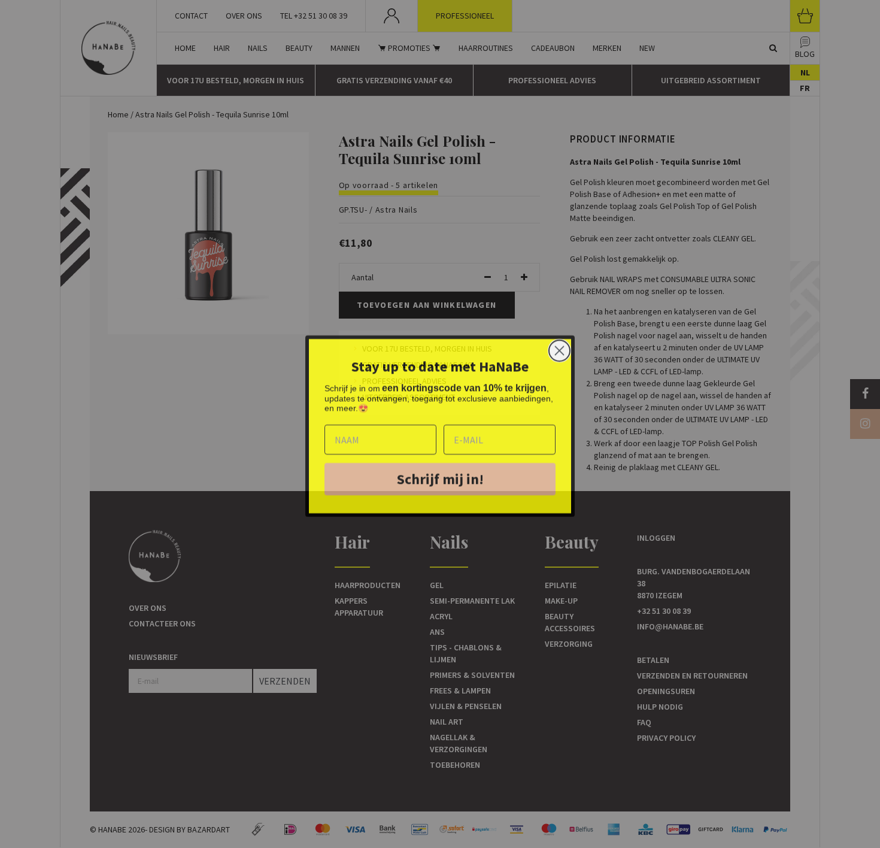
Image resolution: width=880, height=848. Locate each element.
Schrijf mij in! (440, 477)
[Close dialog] (559, 348)
